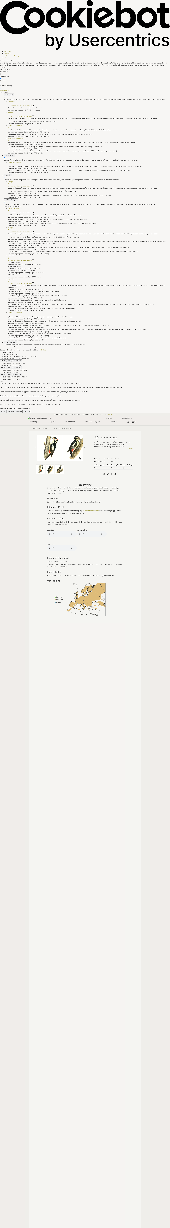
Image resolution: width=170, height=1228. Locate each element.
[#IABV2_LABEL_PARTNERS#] (11, 375)
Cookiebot (42, 350)
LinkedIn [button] (11, 257)
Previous (35, 447)
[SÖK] (127, 421)
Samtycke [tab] (7, 51)
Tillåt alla (27, 411)
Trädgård (51, 421)
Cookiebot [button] (11, 103)
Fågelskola (53, 428)
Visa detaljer (4, 90)
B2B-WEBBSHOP (111, 414)
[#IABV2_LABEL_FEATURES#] (11, 368)
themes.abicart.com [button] (15, 127)
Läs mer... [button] (131, 449)
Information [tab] (8, 53)
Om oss (113, 421)
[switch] (0, 78)
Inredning (33, 421)
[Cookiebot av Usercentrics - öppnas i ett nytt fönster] (85, 49)
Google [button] (10, 113)
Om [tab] (5, 58)
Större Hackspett (65, 428)
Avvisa (3, 411)
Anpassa (19, 411)
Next (84, 447)
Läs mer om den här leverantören (20, 106)
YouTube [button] (11, 280)
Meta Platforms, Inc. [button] (15, 210)
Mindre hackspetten (91, 511)
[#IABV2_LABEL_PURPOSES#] (11, 361)
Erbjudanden (126, 418)
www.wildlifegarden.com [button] (16, 139)
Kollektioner (70, 421)
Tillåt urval (10, 411)
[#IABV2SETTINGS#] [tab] (11, 56)
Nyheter (108, 418)
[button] (135, 421)
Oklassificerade (10, 342)
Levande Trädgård (92, 421)
